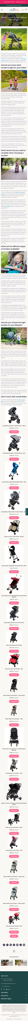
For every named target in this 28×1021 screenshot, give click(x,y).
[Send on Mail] (24, 945)
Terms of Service (18, 1019)
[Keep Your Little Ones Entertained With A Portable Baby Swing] (20, 951)
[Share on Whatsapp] (21, 945)
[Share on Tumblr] (14, 945)
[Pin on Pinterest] (11, 945)
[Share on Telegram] (17, 945)
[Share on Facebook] (4, 945)
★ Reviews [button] (27, 511)
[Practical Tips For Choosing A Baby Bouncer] (7, 951)
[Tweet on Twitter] (7, 945)
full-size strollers (6, 206)
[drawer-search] (23, 10)
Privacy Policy (9, 1019)
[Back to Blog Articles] (14, 951)
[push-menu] (2, 10)
